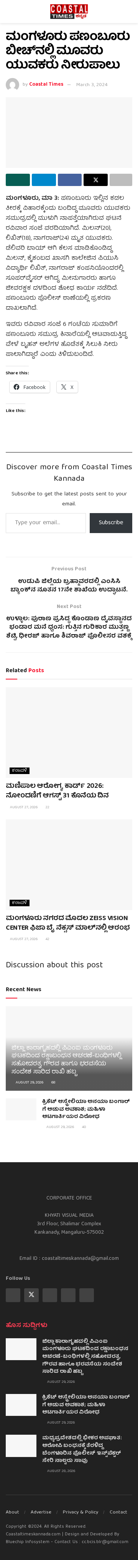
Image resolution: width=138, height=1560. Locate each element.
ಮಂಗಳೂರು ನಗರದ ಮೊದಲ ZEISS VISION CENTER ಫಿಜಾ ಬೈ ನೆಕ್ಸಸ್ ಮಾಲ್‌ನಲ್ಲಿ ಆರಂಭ (68, 923)
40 (83, 1127)
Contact (118, 1512)
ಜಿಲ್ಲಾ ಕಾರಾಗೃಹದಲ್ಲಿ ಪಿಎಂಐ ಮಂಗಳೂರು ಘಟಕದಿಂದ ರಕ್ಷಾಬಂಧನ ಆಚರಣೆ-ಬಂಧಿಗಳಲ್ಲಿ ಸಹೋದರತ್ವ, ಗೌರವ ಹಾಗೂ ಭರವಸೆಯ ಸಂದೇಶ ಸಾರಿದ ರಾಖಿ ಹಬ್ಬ (67, 1060)
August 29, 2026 (29, 1082)
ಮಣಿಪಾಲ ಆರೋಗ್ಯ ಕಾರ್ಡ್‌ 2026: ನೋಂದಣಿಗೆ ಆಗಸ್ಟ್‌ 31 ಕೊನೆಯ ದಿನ (57, 791)
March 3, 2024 (92, 85)
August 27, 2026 (23, 807)
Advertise (41, 1512)
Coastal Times (46, 85)
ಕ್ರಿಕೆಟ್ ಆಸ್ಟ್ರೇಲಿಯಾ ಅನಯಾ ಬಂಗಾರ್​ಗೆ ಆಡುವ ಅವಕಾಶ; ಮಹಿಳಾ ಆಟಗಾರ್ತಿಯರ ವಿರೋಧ (86, 1109)
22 (46, 807)
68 (53, 1082)
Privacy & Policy (80, 1512)
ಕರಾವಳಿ (19, 771)
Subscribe (111, 523)
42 (46, 939)
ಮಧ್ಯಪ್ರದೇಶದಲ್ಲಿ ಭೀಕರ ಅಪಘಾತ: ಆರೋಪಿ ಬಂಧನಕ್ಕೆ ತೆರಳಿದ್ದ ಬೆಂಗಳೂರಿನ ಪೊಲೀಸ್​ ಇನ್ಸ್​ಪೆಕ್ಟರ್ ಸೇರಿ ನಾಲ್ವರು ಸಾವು (82, 1449)
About (12, 1512)
